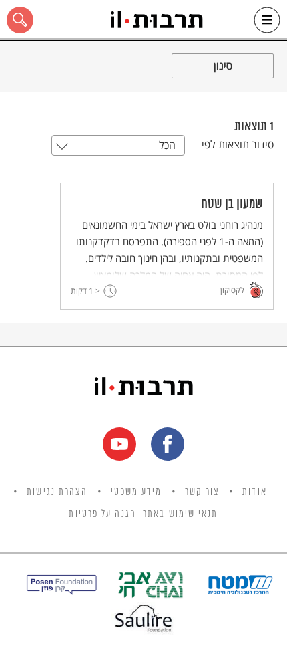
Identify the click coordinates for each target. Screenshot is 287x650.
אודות (254, 492)
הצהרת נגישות (57, 492)
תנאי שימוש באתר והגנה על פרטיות (143, 514)
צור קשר (202, 492)
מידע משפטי (136, 492)
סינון (223, 65)
